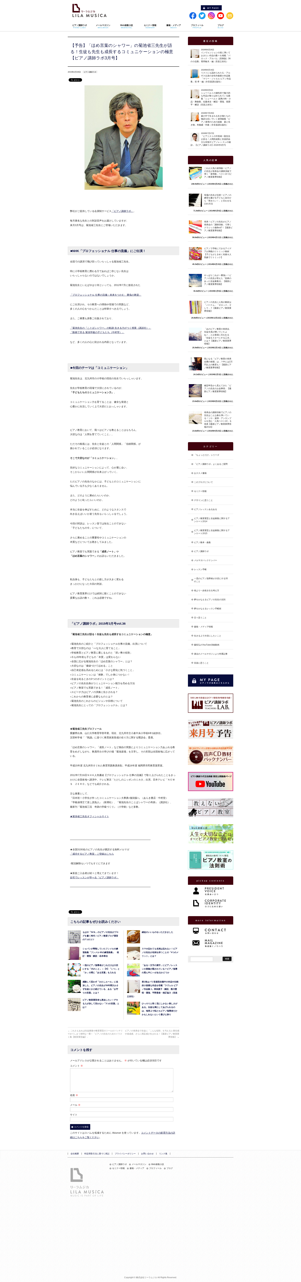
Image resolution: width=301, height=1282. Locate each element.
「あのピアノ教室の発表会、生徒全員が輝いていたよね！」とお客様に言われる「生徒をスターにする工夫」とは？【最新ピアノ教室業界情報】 (217, 336)
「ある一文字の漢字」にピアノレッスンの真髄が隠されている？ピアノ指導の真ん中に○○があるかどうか (159, 969)
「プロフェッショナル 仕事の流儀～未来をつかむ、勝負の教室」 (105, 294)
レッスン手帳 (200, 569)
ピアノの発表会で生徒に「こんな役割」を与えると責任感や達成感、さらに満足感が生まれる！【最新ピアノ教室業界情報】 (152, 1034)
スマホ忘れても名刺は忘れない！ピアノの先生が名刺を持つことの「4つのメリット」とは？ (160, 952)
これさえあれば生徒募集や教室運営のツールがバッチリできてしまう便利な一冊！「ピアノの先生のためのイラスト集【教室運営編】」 (95, 1034)
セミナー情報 (200, 491)
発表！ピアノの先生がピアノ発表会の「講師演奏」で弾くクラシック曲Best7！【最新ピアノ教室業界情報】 (218, 226)
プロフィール (155, 1168)
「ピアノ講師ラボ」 (122, 211)
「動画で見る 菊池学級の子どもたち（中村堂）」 (97, 332)
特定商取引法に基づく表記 (96, 1154)
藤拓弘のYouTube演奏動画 (206, 645)
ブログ (170, 1168)
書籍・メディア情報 (203, 627)
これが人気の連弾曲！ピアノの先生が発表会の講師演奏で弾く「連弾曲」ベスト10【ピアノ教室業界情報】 (218, 172)
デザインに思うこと (203, 500)
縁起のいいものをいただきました (157, 932)
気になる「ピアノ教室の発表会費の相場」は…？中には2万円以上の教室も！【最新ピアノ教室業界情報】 (218, 363)
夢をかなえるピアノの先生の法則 (209, 599)
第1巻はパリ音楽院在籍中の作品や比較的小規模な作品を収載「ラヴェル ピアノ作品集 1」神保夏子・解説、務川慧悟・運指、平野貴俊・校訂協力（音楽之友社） (153, 989)
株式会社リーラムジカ (146, 1277)
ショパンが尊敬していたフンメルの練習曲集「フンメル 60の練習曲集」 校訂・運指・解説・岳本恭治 (101, 952)
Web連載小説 (157, 1164)
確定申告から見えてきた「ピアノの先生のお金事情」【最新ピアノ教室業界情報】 (217, 388)
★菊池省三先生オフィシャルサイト (89, 816)
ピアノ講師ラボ (90, 72)
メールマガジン (139, 1164)
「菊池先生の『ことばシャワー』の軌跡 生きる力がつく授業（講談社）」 (110, 328)
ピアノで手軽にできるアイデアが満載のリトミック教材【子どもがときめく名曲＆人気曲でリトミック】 (217, 253)
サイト (73, 1114)
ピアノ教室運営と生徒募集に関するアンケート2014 (212, 520)
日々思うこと (200, 617)
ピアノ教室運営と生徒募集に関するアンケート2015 (212, 532)
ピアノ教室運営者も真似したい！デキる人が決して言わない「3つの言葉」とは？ (101, 1003)
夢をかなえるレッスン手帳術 (207, 608)
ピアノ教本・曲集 (202, 542)
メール (75, 1105)
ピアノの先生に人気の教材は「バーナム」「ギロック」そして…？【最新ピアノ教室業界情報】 (217, 306)
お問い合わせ (147, 1154)
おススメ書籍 (200, 473)
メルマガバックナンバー (205, 560)
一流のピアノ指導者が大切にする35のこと (211, 580)
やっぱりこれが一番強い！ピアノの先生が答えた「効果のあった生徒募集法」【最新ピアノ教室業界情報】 (217, 279)
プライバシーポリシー (125, 1154)
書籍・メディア (137, 1168)
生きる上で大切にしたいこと (207, 636)
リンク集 (163, 1154)
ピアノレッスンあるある (205, 509)
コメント (76, 1065)
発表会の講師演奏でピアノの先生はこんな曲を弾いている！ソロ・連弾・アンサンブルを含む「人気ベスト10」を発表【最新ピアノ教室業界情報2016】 (218, 419)
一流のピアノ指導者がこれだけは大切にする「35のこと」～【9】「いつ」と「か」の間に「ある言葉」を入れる (101, 969)
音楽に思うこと (201, 663)
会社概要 (75, 1154)
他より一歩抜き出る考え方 (206, 590)
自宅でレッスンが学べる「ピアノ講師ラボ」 (94, 877)
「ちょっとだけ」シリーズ (206, 455)
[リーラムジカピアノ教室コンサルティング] (89, 13)
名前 (74, 1095)
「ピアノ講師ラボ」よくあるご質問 (210, 464)
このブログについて (203, 482)
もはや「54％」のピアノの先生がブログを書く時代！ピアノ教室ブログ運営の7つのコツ (100, 936)
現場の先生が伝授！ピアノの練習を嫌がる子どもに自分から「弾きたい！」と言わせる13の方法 (217, 199)
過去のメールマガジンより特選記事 (210, 654)
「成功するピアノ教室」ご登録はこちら (92, 853)
